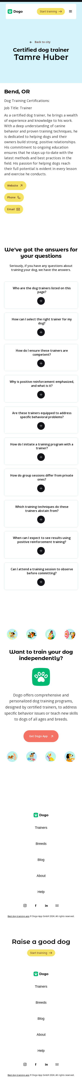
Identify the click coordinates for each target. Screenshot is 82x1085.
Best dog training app (18, 916)
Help (41, 892)
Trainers (41, 828)
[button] (70, 11)
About (41, 876)
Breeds (41, 844)
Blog (41, 860)
